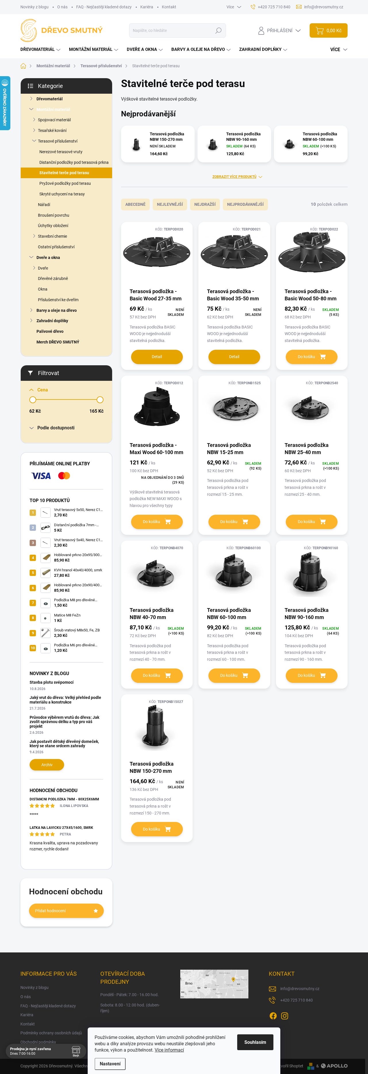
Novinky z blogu (34, 7)
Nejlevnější (170, 204)
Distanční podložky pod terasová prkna (74, 162)
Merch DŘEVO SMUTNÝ (58, 342)
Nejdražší (205, 204)
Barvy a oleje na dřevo (57, 310)
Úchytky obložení (53, 225)
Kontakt (169, 7)
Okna (42, 289)
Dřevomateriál (50, 99)
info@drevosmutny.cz (299, 988)
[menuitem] (41, 49)
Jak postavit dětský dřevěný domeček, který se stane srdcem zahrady (64, 743)
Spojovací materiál (54, 120)
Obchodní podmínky (38, 1042)
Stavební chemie (52, 236)
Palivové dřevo (50, 331)
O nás (62, 7)
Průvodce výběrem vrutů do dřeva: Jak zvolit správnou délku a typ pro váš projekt (64, 722)
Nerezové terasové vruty (61, 151)
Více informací (169, 1050)
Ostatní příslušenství (56, 247)
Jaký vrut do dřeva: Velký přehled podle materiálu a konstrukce (65, 699)
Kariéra (146, 7)
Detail (157, 356)
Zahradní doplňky (52, 320)
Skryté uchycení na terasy (62, 194)
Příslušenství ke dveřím (58, 299)
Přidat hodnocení (50, 910)
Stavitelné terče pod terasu (64, 172)
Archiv (47, 764)
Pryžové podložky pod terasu (65, 183)
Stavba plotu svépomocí (52, 682)
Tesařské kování (52, 130)
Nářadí (44, 204)
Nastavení (110, 1064)
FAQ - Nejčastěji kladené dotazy (104, 7)
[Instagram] (284, 1014)
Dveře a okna (48, 257)
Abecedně (135, 204)
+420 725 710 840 (296, 1000)
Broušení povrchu (53, 215)
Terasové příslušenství (57, 141)
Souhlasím (255, 1042)
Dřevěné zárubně (53, 278)
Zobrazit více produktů (234, 177)
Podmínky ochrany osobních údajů (51, 1033)
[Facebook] (273, 1014)
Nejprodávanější (245, 204)
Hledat (219, 30)
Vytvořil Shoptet (289, 1066)
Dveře (43, 268)
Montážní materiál (53, 109)
